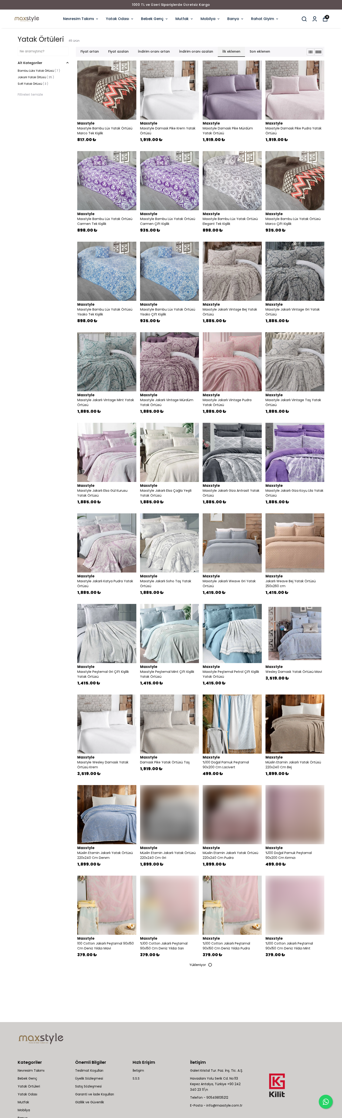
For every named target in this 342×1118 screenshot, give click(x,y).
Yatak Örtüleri (29, 1086)
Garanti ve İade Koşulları (94, 1094)
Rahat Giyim (262, 18)
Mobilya (208, 18)
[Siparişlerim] (315, 19)
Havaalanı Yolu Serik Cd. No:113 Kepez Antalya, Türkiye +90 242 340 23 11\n (215, 1084)
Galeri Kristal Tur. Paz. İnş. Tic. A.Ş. (216, 1070)
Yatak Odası (117, 18)
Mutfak (182, 18)
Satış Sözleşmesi (88, 1086)
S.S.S (136, 1078)
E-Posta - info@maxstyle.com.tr (216, 1105)
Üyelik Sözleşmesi (89, 1078)
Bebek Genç (152, 18)
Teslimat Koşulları (89, 1070)
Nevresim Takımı (78, 18)
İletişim (138, 1070)
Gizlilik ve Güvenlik (89, 1102)
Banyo (233, 18)
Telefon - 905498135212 (209, 1097)
